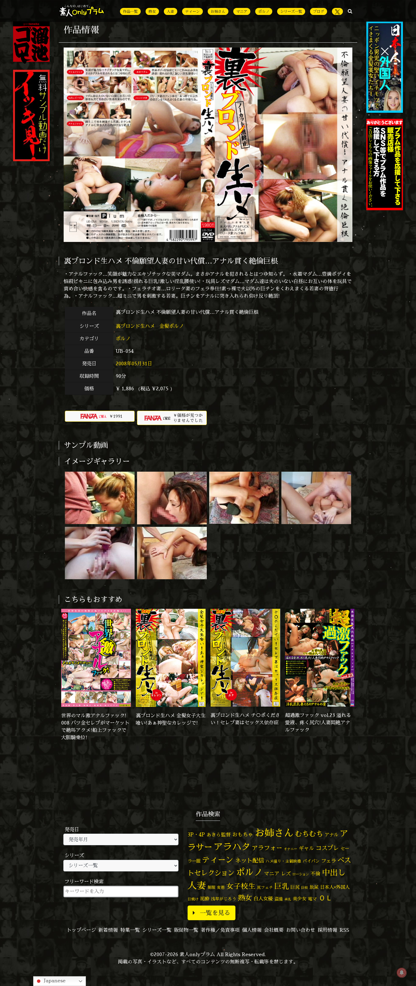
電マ (312, 899)
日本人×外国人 (335, 887)
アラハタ (232, 846)
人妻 (170, 11)
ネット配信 (249, 860)
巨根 (304, 887)
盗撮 (278, 899)
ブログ (318, 11)
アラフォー (267, 848)
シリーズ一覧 (291, 11)
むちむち (309, 834)
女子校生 (241, 886)
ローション (300, 874)
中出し (334, 872)
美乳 (287, 899)
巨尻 (295, 887)
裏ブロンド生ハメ (136, 326)
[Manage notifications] (402, 972)
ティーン (192, 11)
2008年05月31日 (134, 363)
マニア (241, 11)
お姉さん (218, 11)
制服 (211, 887)
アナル (331, 835)
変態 (221, 887)
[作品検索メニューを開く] (350, 11)
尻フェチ (265, 887)
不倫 (315, 873)
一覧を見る (215, 913)
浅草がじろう (223, 899)
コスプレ (327, 848)
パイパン (311, 861)
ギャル (306, 848)
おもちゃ (242, 834)
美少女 (299, 899)
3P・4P (196, 834)
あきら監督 (218, 834)
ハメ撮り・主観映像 (283, 861)
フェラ (328, 860)
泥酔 (204, 899)
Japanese (53, 980)
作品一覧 (130, 11)
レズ (286, 873)
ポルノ (263, 11)
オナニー (290, 848)
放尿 (314, 887)
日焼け (193, 899)
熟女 (152, 11)
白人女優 (263, 898)
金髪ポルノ (172, 326)
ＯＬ (326, 898)
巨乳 (281, 886)
